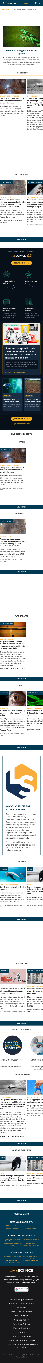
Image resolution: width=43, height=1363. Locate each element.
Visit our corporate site (25, 1282)
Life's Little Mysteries (12, 1226)
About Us (21, 1308)
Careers (21, 1332)
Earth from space (31, 1226)
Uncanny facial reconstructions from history (30, 1244)
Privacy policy (21, 1316)
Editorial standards (21, 1336)
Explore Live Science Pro (21, 424)
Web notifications (21, 1328)
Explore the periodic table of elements (12, 1244)
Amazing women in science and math (30, 1240)
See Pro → (27, 3)
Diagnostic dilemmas (12, 1228)
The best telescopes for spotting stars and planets (12, 1261)
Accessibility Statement (21, 1300)
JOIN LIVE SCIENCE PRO (22, 263)
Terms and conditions (21, 1312)
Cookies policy (21, 1320)
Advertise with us (21, 1324)
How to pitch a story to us (21, 1340)
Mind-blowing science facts (30, 1260)
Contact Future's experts (21, 1304)
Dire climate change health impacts (25, 9)
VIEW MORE (21, 239)
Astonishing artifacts (30, 1228)
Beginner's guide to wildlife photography (30, 1257)
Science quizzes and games (12, 1256)
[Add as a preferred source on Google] (21, 1289)
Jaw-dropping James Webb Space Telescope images (12, 1240)
